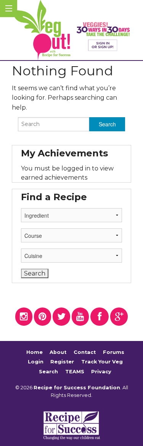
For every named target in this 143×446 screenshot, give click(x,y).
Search (48, 371)
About (58, 352)
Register (62, 362)
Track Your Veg (102, 362)
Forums (113, 352)
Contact (85, 352)
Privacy (101, 371)
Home (34, 352)
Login (35, 362)
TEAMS (74, 371)
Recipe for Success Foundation (77, 387)
